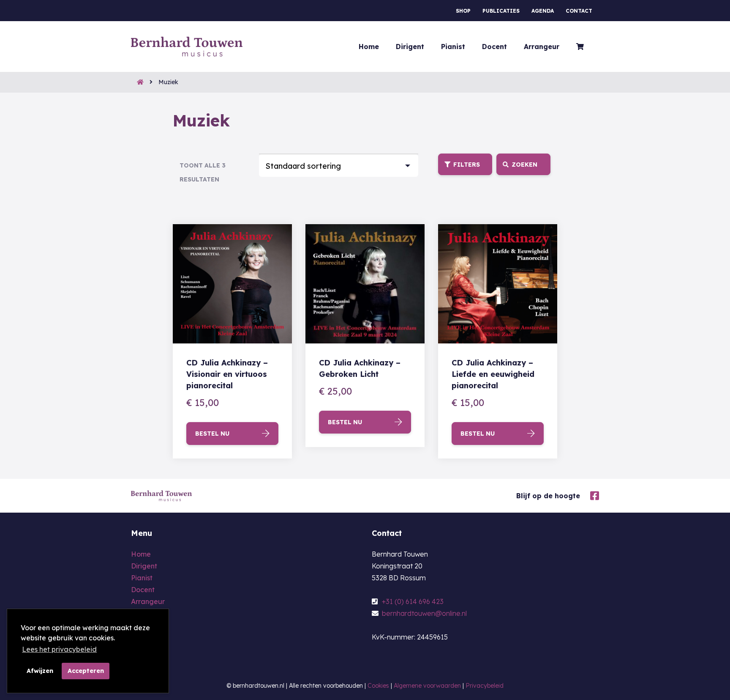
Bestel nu (212, 433)
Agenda (542, 11)
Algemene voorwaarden (427, 685)
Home (369, 46)
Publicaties (501, 11)
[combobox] (338, 165)
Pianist (453, 46)
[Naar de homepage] (137, 82)
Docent (494, 46)
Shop (463, 11)
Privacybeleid (485, 685)
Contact (579, 11)
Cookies (378, 685)
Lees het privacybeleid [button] (59, 649)
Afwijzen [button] (40, 671)
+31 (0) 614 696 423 (412, 601)
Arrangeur (541, 46)
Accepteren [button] (86, 671)
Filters (466, 164)
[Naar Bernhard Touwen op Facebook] (592, 495)
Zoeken (524, 164)
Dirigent (410, 46)
